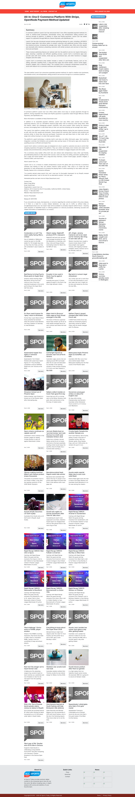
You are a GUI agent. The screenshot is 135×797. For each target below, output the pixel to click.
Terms (99, 795)
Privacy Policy (107, 795)
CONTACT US (52, 11)
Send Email (31, 185)
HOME (27, 11)
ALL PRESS (44, 11)
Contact (67, 776)
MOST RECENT (34, 11)
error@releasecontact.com (32, 206)
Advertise (67, 774)
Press (67, 772)
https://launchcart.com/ (50, 118)
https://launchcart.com (36, 192)
